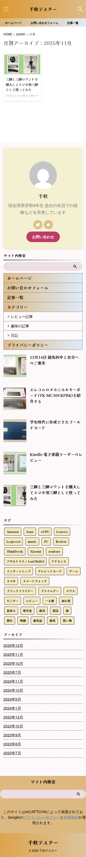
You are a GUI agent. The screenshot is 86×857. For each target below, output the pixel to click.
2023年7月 (12, 752)
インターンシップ (19, 571)
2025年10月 (13, 663)
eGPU (45, 531)
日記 (14, 335)
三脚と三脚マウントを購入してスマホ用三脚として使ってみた (22, 84)
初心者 (65, 601)
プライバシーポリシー (27, 345)
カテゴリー (17, 307)
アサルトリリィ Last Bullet (25, 561)
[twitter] (37, 224)
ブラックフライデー (20, 591)
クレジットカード (50, 571)
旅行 (10, 620)
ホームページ (13, 23)
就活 (55, 610)
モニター (13, 601)
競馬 (52, 620)
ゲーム (73, 571)
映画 (23, 620)
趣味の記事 (20, 325)
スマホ (11, 581)
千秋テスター (43, 9)
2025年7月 (12, 672)
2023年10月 (13, 726)
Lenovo (62, 531)
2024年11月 (13, 681)
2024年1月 (12, 708)
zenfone (54, 551)
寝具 (42, 610)
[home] (48, 224)
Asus (29, 531)
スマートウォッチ (35, 581)
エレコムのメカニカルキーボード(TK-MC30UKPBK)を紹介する (55, 395)
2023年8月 (12, 744)
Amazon (13, 531)
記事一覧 (72, 23)
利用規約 (71, 817)
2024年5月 (12, 699)
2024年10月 (13, 690)
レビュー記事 (22, 316)
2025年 (20, 34)
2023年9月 (12, 735)
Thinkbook (15, 551)
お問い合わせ (43, 236)
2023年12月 (13, 717)
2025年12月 (13, 645)
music (32, 541)
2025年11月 (13, 654)
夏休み (11, 610)
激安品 (37, 620)
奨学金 (27, 610)
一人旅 (49, 601)
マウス (70, 591)
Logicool (13, 541)
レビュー (32, 601)
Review (61, 541)
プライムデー (50, 591)
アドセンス (58, 561)
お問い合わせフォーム (44, 23)
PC (46, 541)
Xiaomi (35, 551)
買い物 (67, 620)
